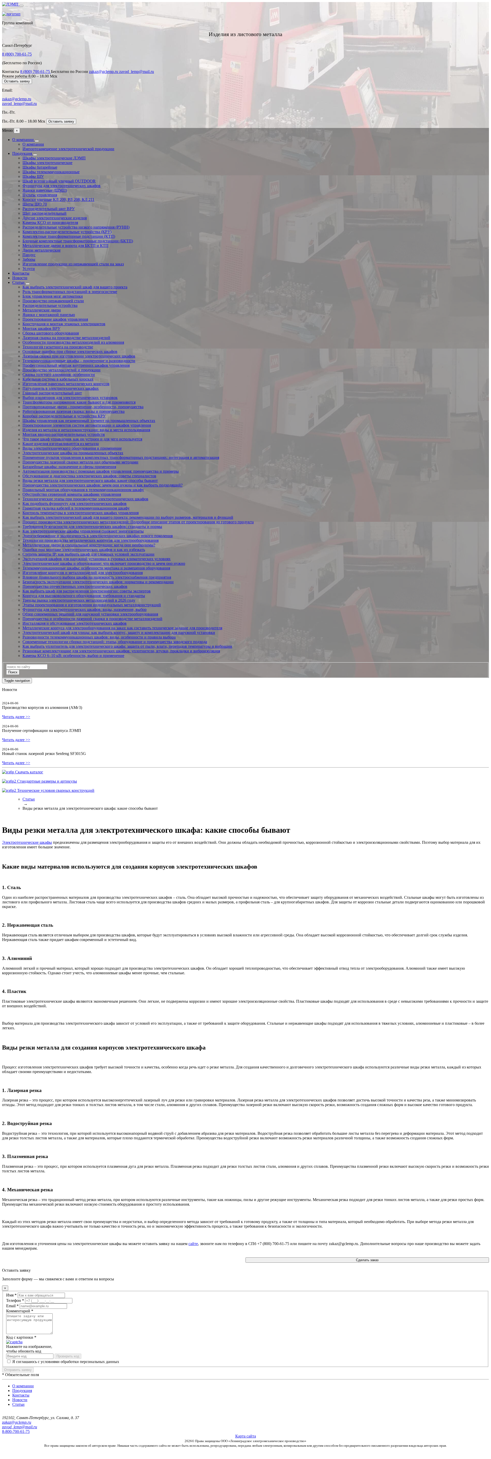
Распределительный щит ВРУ (49, 209)
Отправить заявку (18, 1370)
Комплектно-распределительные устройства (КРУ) (67, 232)
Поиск (12, 672)
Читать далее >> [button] (16, 717)
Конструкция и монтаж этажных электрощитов (64, 324)
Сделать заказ (367, 1260)
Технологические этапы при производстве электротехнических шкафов (85, 499)
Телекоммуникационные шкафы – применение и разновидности (79, 361)
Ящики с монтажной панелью (49, 314)
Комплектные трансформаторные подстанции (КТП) (69, 236)
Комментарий (19, 1311)
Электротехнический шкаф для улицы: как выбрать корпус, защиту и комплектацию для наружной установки (119, 632)
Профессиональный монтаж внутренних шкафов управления (76, 365)
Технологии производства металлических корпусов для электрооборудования (91, 540)
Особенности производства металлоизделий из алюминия (73, 342)
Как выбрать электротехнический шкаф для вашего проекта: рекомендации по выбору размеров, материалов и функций (128, 517)
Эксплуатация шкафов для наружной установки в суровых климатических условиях (97, 559)
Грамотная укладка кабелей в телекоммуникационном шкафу (76, 508)
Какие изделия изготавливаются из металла (61, 443)
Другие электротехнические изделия (55, 218)
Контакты (20, 273)
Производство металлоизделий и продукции (62, 370)
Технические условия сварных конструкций (55, 790)
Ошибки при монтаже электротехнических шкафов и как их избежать (84, 549)
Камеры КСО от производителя (50, 222)
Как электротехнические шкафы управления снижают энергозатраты (83, 531)
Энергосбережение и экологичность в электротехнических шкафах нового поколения (98, 536)
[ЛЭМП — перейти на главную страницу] (10, 4)
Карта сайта (245, 1436)
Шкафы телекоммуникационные (51, 172)
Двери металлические (42, 250)
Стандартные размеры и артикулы (46, 781)
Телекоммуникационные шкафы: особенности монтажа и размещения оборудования (96, 568)
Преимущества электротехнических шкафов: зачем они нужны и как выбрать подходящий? (103, 485)
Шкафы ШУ (33, 176)
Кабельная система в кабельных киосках (58, 379)
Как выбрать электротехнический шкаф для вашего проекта (75, 287)
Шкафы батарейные (40, 167)
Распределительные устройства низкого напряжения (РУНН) (76, 227)
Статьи (19, 282)
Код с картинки (21, 1337)
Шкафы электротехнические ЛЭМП (54, 158)
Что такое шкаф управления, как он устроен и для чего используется (82, 439)
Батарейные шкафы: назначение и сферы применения (69, 466)
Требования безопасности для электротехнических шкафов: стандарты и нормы (92, 526)
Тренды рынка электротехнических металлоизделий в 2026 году (79, 600)
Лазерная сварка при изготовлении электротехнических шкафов (79, 356)
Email (12, 1306)
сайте (193, 1243)
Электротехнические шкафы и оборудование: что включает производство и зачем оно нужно (104, 563)
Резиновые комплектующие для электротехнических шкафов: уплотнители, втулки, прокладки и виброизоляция (121, 651)
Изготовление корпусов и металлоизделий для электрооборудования (83, 572)
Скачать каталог (28, 772)
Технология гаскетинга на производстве (58, 347)
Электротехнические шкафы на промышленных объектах (73, 453)
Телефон (15, 1300)
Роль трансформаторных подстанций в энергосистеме (70, 291)
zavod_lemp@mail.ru (136, 71)
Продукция (22, 153)
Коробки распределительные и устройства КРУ (64, 416)
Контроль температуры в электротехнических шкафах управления (81, 513)
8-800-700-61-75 (16, 1431)
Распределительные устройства (50, 305)
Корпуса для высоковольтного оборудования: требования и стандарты (84, 595)
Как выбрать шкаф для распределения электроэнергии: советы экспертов (87, 591)
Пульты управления (40, 195)
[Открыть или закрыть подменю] (37, 141)
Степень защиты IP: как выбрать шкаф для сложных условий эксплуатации (88, 554)
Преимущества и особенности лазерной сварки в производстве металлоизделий (92, 619)
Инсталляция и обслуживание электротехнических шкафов (75, 623)
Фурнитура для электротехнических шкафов (62, 185)
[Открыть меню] (21, 5)
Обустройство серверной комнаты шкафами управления (72, 494)
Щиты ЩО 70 (35, 204)
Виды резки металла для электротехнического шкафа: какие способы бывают (90, 480)
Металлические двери (42, 310)
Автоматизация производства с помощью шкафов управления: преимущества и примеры (101, 471)
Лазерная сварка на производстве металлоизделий (66, 338)
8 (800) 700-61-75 (17, 54)
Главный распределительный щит (52, 393)
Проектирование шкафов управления (55, 319)
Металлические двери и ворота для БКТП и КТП (65, 245)
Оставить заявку (17, 81)
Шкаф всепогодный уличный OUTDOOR (59, 181)
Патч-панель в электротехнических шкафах (61, 388)
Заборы (29, 259)
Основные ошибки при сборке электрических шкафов (70, 351)
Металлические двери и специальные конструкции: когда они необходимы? (89, 545)
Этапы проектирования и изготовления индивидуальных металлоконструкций (92, 605)
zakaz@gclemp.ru (104, 71)
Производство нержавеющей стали (53, 301)
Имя (11, 1295)
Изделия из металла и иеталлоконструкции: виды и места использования (86, 430)
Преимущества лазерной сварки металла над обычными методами (80, 462)
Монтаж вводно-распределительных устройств (64, 434)
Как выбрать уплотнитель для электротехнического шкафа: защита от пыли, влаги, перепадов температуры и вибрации (127, 646)
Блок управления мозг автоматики (53, 296)
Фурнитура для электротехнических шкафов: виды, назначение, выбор (85, 609)
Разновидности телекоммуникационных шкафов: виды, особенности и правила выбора (99, 637)
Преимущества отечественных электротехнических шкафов (75, 586)
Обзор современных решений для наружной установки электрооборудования (90, 614)
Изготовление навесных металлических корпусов (66, 384)
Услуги (29, 268)
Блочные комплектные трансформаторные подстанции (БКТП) (78, 241)
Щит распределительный (44, 213)
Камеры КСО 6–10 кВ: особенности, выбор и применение (73, 655)
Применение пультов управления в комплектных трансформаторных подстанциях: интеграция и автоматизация (121, 457)
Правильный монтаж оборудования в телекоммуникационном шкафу (83, 490)
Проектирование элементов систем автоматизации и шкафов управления (87, 425)
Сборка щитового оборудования (51, 333)
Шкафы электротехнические (47, 162)
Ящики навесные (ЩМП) (45, 190)
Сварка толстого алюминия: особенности (59, 374)
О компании (23, 139)
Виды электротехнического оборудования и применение (72, 448)
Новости (19, 278)
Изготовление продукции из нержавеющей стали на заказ (73, 264)
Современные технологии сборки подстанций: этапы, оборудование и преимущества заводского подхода (115, 642)
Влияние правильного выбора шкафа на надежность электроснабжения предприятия (97, 577)
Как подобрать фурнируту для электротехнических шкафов (75, 503)
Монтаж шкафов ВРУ (41, 328)
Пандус (29, 255)
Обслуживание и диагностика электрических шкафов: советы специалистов (89, 476)
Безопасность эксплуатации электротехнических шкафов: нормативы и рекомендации (98, 582)
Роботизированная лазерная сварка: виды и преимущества (74, 411)
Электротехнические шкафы (27, 842)
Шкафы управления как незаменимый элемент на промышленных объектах (89, 420)
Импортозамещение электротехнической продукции (68, 149)
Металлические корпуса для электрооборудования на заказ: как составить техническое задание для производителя (122, 628)
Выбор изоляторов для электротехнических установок (70, 397)
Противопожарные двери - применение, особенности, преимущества (83, 407)
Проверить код (68, 1356)
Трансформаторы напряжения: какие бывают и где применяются (79, 402)
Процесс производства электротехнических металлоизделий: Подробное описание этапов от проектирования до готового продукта (138, 522)
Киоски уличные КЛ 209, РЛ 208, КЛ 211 (58, 199)
